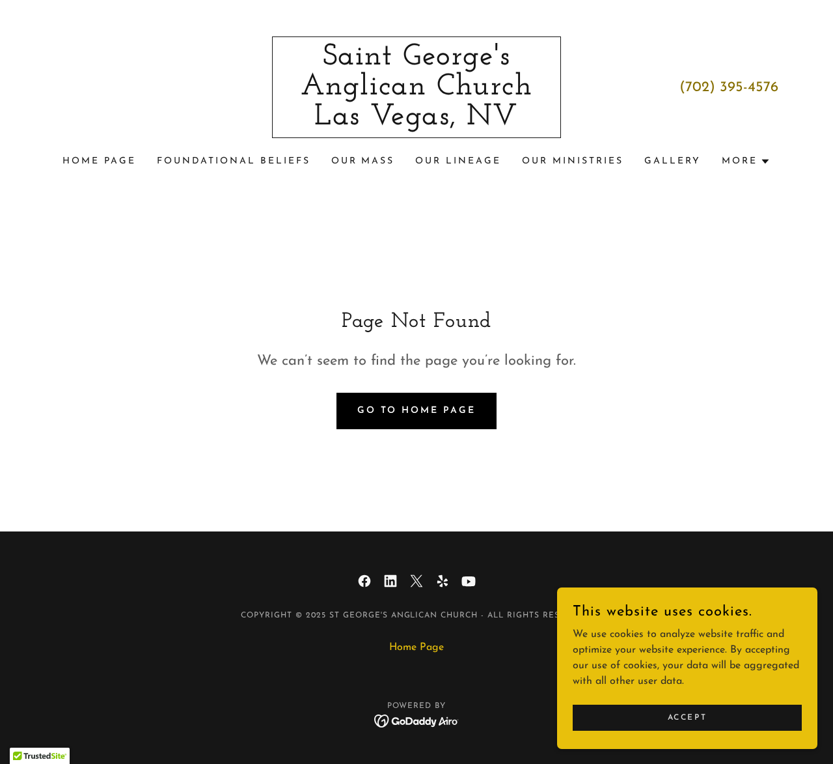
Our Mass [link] (363, 161)
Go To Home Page (416, 411)
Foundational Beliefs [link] (233, 161)
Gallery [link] (672, 161)
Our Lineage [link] (458, 161)
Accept (687, 717)
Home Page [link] (99, 161)
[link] (417, 122)
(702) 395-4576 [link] (728, 87)
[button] (746, 161)
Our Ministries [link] (572, 161)
